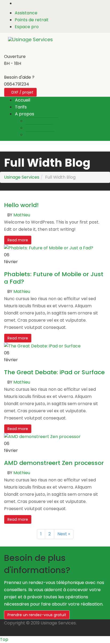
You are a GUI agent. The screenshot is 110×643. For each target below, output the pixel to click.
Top (4, 639)
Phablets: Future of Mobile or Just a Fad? (53, 278)
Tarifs (21, 107)
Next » (63, 534)
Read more (17, 240)
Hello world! (21, 205)
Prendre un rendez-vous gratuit (36, 614)
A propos (24, 114)
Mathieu (21, 215)
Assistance (26, 13)
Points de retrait (32, 20)
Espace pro (27, 27)
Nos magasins (40, 135)
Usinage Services (21, 177)
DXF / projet (21, 92)
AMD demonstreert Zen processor (54, 463)
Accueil (22, 100)
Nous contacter (42, 121)
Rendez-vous (39, 128)
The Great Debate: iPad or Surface (54, 372)
